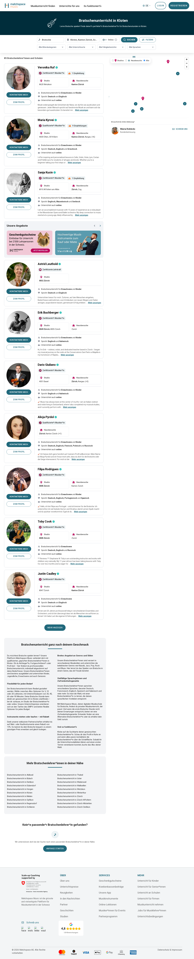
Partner (64, 904)
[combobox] (50, 39)
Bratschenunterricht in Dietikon (20, 782)
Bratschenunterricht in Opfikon (20, 800)
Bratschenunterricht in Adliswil (20, 775)
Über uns (64, 880)
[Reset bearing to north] (187, 67)
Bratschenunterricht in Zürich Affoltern (74, 800)
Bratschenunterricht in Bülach (20, 778)
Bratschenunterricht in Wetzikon (71, 789)
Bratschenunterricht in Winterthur (71, 793)
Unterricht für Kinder (148, 880)
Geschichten (67, 910)
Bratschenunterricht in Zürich (70, 796)
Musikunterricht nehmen (150, 904)
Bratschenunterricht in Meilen (19, 796)
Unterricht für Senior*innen (152, 886)
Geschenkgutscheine (110, 880)
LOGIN (160, 5)
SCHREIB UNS (182, 129)
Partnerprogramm (108, 916)
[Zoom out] (187, 63)
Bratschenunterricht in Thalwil (70, 775)
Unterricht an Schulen (149, 892)
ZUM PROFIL (19, 102)
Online (110, 40)
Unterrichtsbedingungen (150, 916)
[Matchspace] (15, 5)
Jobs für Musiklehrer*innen (152, 910)
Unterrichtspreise (69, 886)
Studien (64, 916)
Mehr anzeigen (55, 627)
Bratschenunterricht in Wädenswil (71, 782)
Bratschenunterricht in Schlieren (21, 807)
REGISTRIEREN (179, 5)
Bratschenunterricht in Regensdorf (22, 803)
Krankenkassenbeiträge (111, 886)
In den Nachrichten (70, 898)
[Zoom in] (187, 59)
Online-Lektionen (108, 904)
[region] (149, 87)
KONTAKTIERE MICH (19, 95)
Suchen (131, 40)
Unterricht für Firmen (148, 898)
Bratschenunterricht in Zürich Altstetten (74, 803)
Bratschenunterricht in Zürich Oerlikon (73, 807)
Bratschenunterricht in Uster (69, 778)
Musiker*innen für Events (112, 910)
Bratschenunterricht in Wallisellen (71, 785)
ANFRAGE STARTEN (55, 848)
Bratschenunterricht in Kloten (19, 793)
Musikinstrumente (108, 898)
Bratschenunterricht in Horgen (20, 789)
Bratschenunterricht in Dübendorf (21, 785)
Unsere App (105, 892)
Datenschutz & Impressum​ (170, 950)
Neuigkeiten (66, 892)
